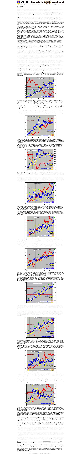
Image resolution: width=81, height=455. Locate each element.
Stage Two (58, 14)
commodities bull (60, 381)
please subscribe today (47, 441)
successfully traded (59, 26)
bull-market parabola (60, 21)
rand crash (33, 409)
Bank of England (49, 245)
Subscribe (30, 451)
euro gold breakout (24, 207)
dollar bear (36, 27)
